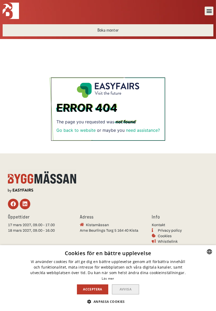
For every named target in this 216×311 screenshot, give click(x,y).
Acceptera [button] (92, 289)
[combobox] (209, 251)
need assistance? (143, 130)
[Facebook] (13, 204)
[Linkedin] (25, 204)
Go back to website (76, 130)
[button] (209, 11)
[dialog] (108, 278)
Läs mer (108, 278)
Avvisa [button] (125, 289)
